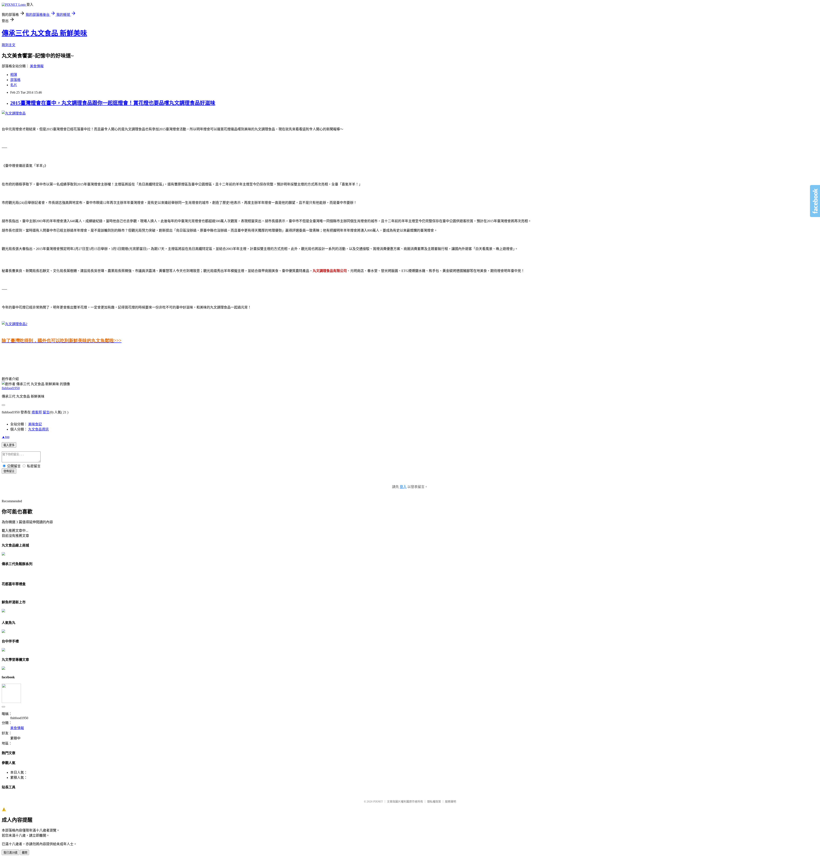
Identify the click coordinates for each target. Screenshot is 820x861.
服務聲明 (450, 801)
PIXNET (378, 801)
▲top (5, 437)
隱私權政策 (434, 801)
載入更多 (9, 445)
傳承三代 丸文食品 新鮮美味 (44, 33)
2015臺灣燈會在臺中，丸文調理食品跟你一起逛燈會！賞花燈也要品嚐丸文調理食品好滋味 (112, 103)
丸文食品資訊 (38, 429)
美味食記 (35, 424)
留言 (46, 412)
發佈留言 (9, 471)
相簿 (13, 74)
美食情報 (37, 66)
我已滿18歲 (10, 852)
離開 (24, 852)
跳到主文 (8, 45)
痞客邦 (37, 412)
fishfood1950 (11, 388)
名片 (13, 85)
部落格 (15, 80)
